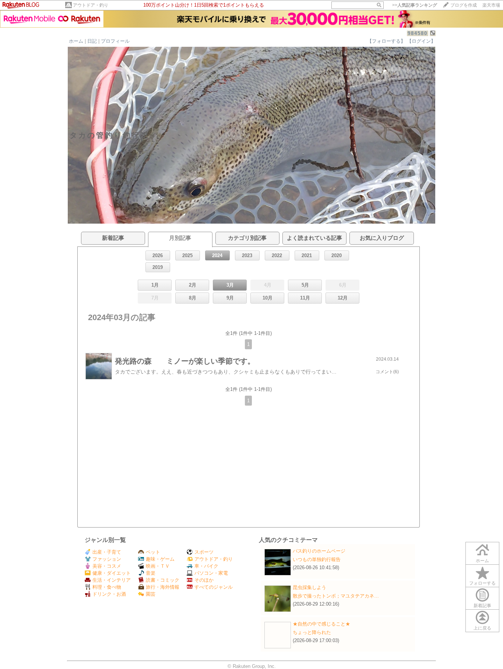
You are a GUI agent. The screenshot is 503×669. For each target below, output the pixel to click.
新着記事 (482, 605)
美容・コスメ (106, 566)
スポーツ (204, 552)
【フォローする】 (386, 41)
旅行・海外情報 (162, 587)
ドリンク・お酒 (109, 594)
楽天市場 (491, 5)
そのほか (204, 580)
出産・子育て (106, 552)
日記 (92, 41)
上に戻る (482, 628)
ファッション (106, 559)
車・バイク (206, 566)
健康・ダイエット (111, 573)
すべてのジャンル (213, 587)
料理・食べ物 (106, 587)
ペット (153, 552)
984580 (418, 33)
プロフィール (115, 41)
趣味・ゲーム (160, 559)
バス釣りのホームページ (319, 551)
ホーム (76, 41)
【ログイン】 (421, 41)
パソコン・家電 (211, 573)
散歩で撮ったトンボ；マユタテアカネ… (336, 596)
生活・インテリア (111, 580)
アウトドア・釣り (90, 5)
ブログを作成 (463, 5)
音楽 (150, 573)
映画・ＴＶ (158, 566)
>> (414, 5)
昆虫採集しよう (309, 587)
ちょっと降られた (312, 632)
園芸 (150, 594)
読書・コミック (162, 580)
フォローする (482, 583)
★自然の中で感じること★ (321, 624)
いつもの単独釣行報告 (317, 559)
